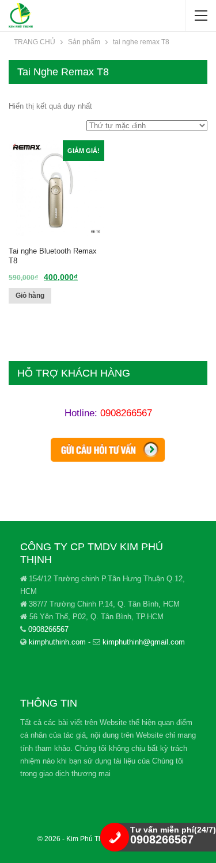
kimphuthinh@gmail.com (144, 642)
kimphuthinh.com (57, 642)
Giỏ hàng (30, 295)
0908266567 (126, 413)
